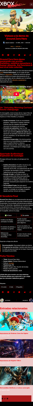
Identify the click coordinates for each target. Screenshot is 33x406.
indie (1, 72)
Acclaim (11, 263)
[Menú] (31, 4)
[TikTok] (5, 398)
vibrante (15, 80)
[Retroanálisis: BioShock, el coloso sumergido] (16, 375)
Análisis (27, 42)
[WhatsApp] (19, 55)
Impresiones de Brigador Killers (10, 360)
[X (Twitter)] (8, 55)
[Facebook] (3, 55)
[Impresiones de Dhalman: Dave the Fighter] (16, 321)
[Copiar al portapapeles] (30, 55)
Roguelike (19, 287)
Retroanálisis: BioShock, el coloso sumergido (15, 388)
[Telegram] (13, 55)
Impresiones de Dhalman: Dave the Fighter (14, 333)
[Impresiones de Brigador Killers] (16, 348)
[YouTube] (7, 398)
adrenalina (9, 74)
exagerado (21, 80)
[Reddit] (25, 55)
